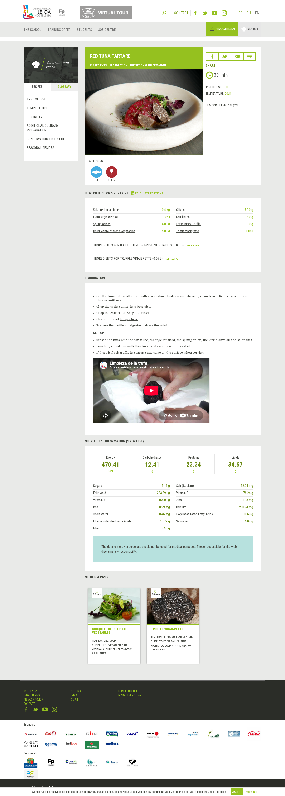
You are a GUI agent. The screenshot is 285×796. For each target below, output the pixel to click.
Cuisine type (36, 117)
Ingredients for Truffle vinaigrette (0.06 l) (128, 258)
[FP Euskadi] (51, 762)
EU (249, 13)
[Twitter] (205, 13)
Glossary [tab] (64, 86)
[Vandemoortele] (173, 734)
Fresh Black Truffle (188, 224)
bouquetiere (129, 319)
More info (251, 791)
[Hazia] (51, 734)
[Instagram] (224, 13)
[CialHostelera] (92, 734)
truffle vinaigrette (128, 325)
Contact (29, 703)
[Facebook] (195, 13)
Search (164, 12)
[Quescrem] (51, 744)
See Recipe (193, 245)
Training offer (59, 30)
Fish (225, 87)
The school (32, 30)
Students (84, 30)
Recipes (253, 29)
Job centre (107, 30)
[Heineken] (71, 734)
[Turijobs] (71, 743)
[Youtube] (214, 13)
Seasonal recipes (40, 148)
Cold (228, 93)
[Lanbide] (71, 762)
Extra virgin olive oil (105, 217)
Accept (237, 791)
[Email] (237, 56)
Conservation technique (46, 139)
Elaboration (118, 65)
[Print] (249, 56)
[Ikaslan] (112, 762)
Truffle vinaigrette (187, 231)
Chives (180, 210)
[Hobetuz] (92, 762)
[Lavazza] (112, 743)
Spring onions (102, 224)
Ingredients (98, 65)
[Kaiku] (112, 734)
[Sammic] (31, 734)
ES (240, 13)
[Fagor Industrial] (153, 734)
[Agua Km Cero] (31, 744)
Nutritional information (148, 65)
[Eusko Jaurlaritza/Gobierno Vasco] (31, 762)
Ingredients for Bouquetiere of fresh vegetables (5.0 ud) (139, 245)
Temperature (37, 108)
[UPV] (132, 762)
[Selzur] (132, 734)
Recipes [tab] (37, 86)
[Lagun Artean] (193, 734)
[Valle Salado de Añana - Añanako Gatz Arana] (234, 734)
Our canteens (225, 29)
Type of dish (36, 99)
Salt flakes (183, 217)
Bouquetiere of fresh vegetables (114, 231)
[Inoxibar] (254, 734)
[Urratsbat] (31, 774)
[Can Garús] (214, 734)
